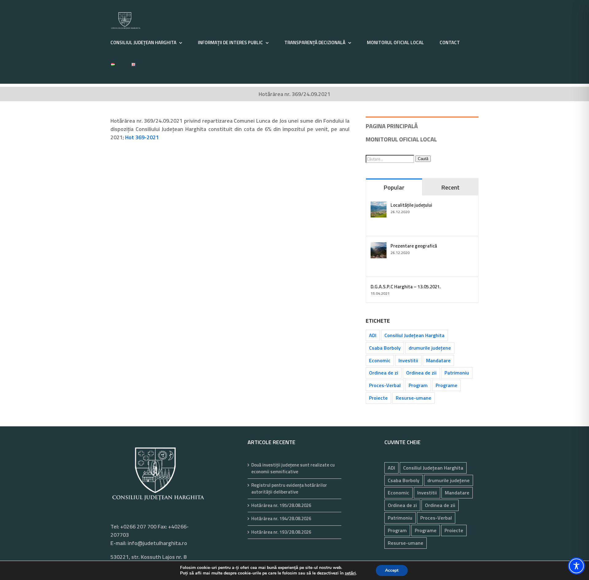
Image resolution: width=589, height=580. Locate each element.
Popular (393, 187)
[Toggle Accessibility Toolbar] (576, 566)
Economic (380, 360)
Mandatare (438, 360)
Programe (446, 385)
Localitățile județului (411, 205)
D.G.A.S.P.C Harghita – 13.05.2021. (406, 286)
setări (350, 573)
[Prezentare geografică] (379, 246)
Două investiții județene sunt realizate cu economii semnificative (293, 468)
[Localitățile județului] (379, 206)
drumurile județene (430, 347)
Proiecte (378, 397)
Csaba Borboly (385, 347)
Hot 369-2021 (142, 137)
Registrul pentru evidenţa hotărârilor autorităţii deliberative (289, 489)
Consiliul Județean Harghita (414, 335)
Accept (391, 570)
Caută (423, 158)
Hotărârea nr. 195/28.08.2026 (281, 505)
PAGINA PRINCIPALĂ (392, 126)
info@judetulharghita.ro (157, 543)
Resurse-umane (413, 397)
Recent (450, 187)
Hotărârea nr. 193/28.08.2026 (281, 532)
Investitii (408, 360)
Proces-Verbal (385, 385)
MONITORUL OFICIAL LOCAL (401, 139)
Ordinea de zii (421, 372)
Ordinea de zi (383, 372)
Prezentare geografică (414, 245)
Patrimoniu (457, 372)
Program (418, 385)
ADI (372, 335)
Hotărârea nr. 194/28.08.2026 (281, 518)
